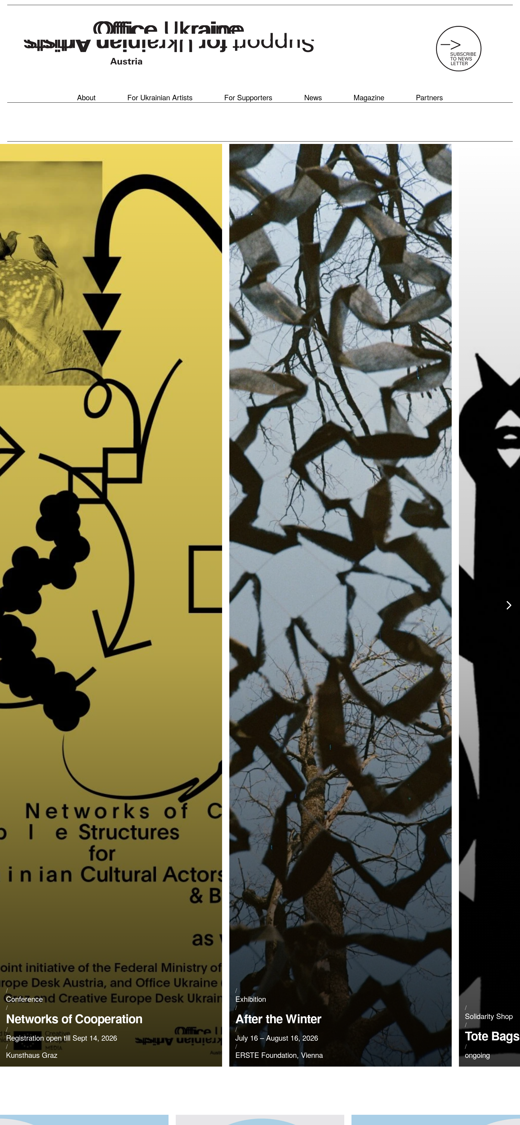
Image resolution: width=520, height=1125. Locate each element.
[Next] (508, 605)
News (313, 97)
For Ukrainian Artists (160, 97)
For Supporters (248, 97)
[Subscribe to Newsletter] (459, 48)
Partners (429, 97)
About (86, 97)
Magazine (369, 97)
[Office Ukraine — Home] (169, 44)
